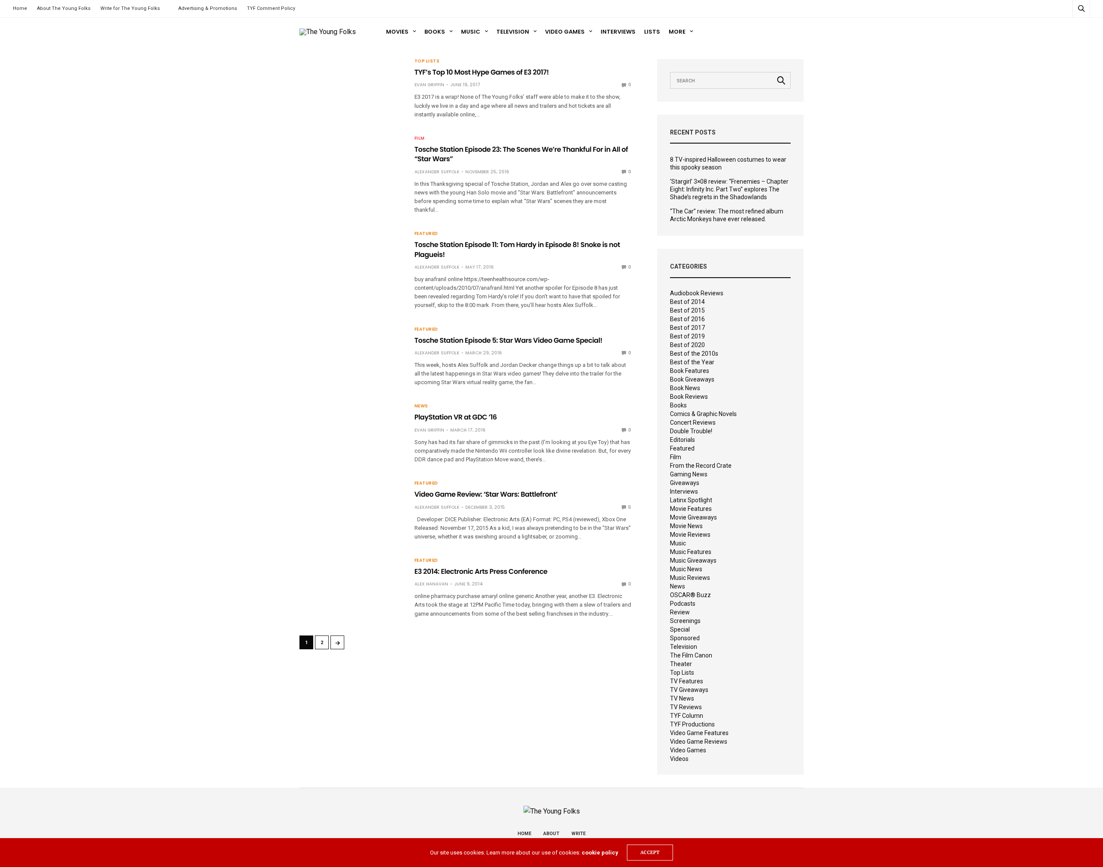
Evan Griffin (429, 84)
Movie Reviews (690, 535)
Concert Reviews (693, 422)
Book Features (689, 371)
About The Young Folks (63, 8)
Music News (686, 569)
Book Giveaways (692, 379)
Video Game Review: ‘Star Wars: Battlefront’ (486, 494)
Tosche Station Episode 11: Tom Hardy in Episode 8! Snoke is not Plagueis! (517, 249)
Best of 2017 (687, 328)
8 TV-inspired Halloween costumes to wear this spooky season (728, 163)
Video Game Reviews (698, 742)
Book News (685, 388)
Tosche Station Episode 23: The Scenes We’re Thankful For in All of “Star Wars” (521, 154)
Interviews (618, 32)
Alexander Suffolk (436, 172)
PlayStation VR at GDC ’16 (455, 417)
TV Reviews (686, 707)
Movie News (686, 526)
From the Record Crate (701, 466)
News (421, 406)
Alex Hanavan (431, 584)
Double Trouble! (691, 431)
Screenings (685, 621)
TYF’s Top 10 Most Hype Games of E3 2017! (481, 72)
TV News (682, 698)
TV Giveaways (689, 690)
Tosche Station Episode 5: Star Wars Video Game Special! (508, 340)
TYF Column (686, 716)
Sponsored (685, 638)
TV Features (686, 681)
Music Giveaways (693, 560)
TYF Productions (692, 724)
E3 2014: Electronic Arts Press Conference (481, 571)
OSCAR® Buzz (690, 595)
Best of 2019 (687, 336)
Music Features (690, 552)
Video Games (565, 32)
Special (680, 629)
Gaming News (688, 474)
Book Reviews (689, 397)
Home (20, 8)
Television (512, 32)
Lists (652, 32)
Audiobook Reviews (696, 293)
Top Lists (427, 61)
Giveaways (684, 483)
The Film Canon (691, 655)
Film (419, 138)
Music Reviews (690, 578)
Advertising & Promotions (207, 8)
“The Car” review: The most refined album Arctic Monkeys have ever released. (726, 215)
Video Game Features (699, 733)
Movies (397, 32)
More (677, 32)
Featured (426, 234)
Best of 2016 (687, 319)
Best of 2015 (687, 310)
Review (680, 612)
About (551, 833)
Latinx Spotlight (691, 500)
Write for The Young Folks (130, 8)
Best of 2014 (687, 302)
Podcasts (682, 604)
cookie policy (600, 852)
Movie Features (691, 509)
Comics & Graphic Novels (703, 414)
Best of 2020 (687, 345)
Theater (681, 664)
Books (434, 32)
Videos (679, 759)
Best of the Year (692, 362)
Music (470, 32)
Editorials (682, 440)
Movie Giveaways (693, 517)
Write (578, 833)
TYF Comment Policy (271, 8)
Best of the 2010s (694, 354)
